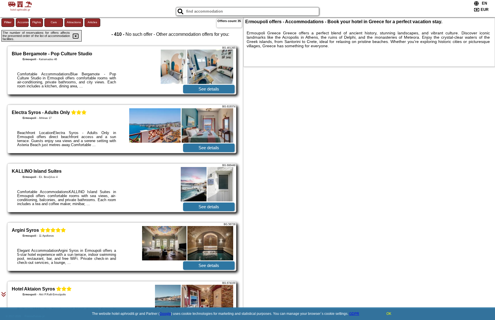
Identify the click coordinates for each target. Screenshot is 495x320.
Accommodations (23, 22)
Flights (36, 22)
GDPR (354, 314)
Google (165, 314)
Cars (54, 22)
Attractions (74, 22)
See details (209, 89)
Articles (92, 22)
